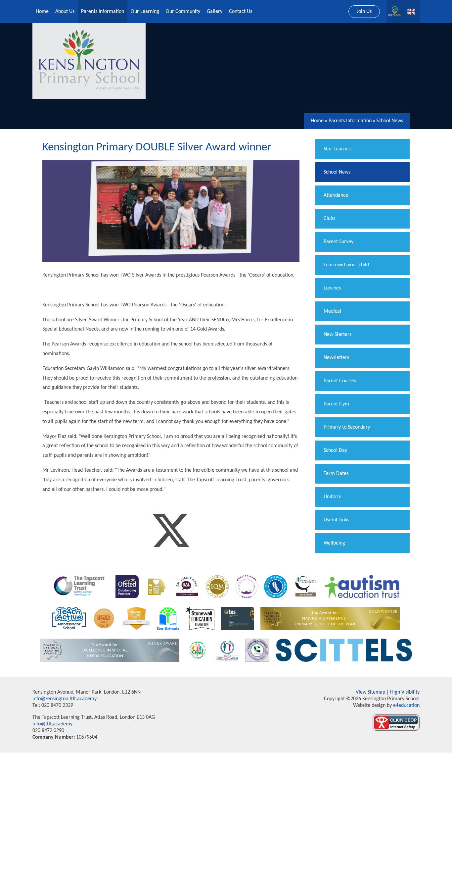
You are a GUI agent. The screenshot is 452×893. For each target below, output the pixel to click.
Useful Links (336, 520)
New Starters (337, 334)
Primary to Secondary (347, 427)
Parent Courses (340, 381)
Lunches (332, 288)
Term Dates (336, 473)
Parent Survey (338, 241)
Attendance (336, 195)
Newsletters (336, 357)
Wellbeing (334, 543)
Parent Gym (336, 404)
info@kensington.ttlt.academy (64, 699)
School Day (335, 450)
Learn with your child (346, 265)
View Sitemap (370, 692)
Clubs (329, 218)
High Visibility (405, 692)
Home (317, 121)
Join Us (364, 11)
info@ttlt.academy (52, 724)
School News (389, 121)
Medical (332, 311)
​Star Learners (338, 149)
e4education (406, 705)
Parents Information (350, 121)
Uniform (332, 496)
